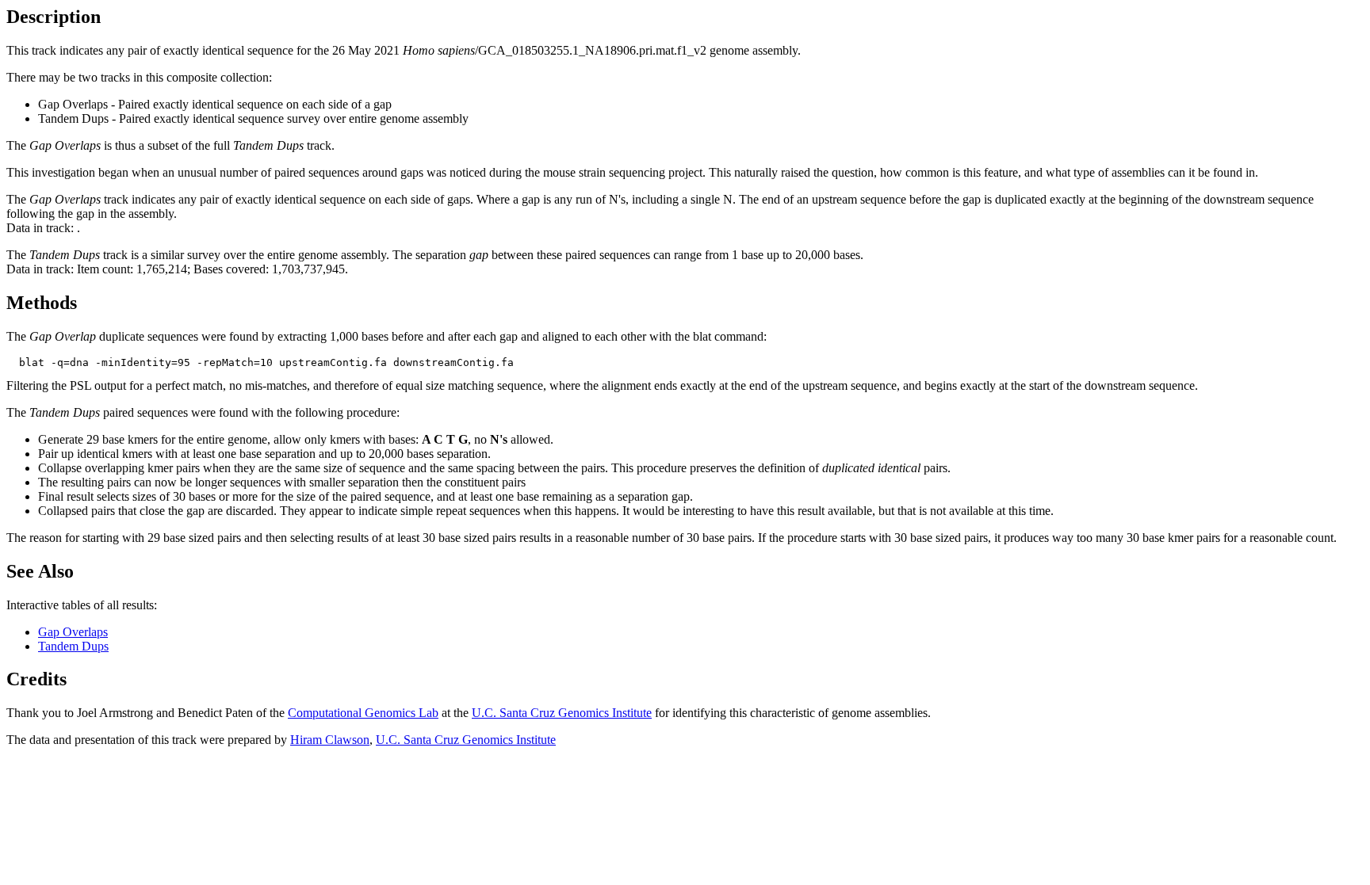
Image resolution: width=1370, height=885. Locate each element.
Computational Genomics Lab (363, 712)
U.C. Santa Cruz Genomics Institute (562, 712)
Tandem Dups (73, 646)
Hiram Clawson (329, 739)
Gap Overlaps (73, 632)
